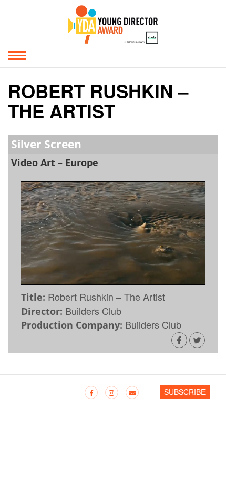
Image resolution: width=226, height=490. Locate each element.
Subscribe (185, 391)
